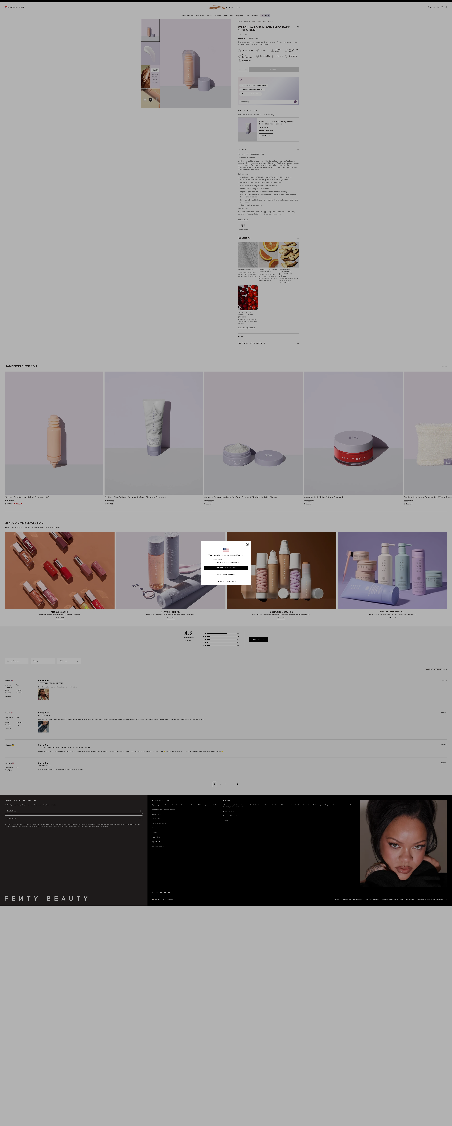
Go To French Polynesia (226, 575)
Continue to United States (226, 568)
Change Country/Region (226, 581)
